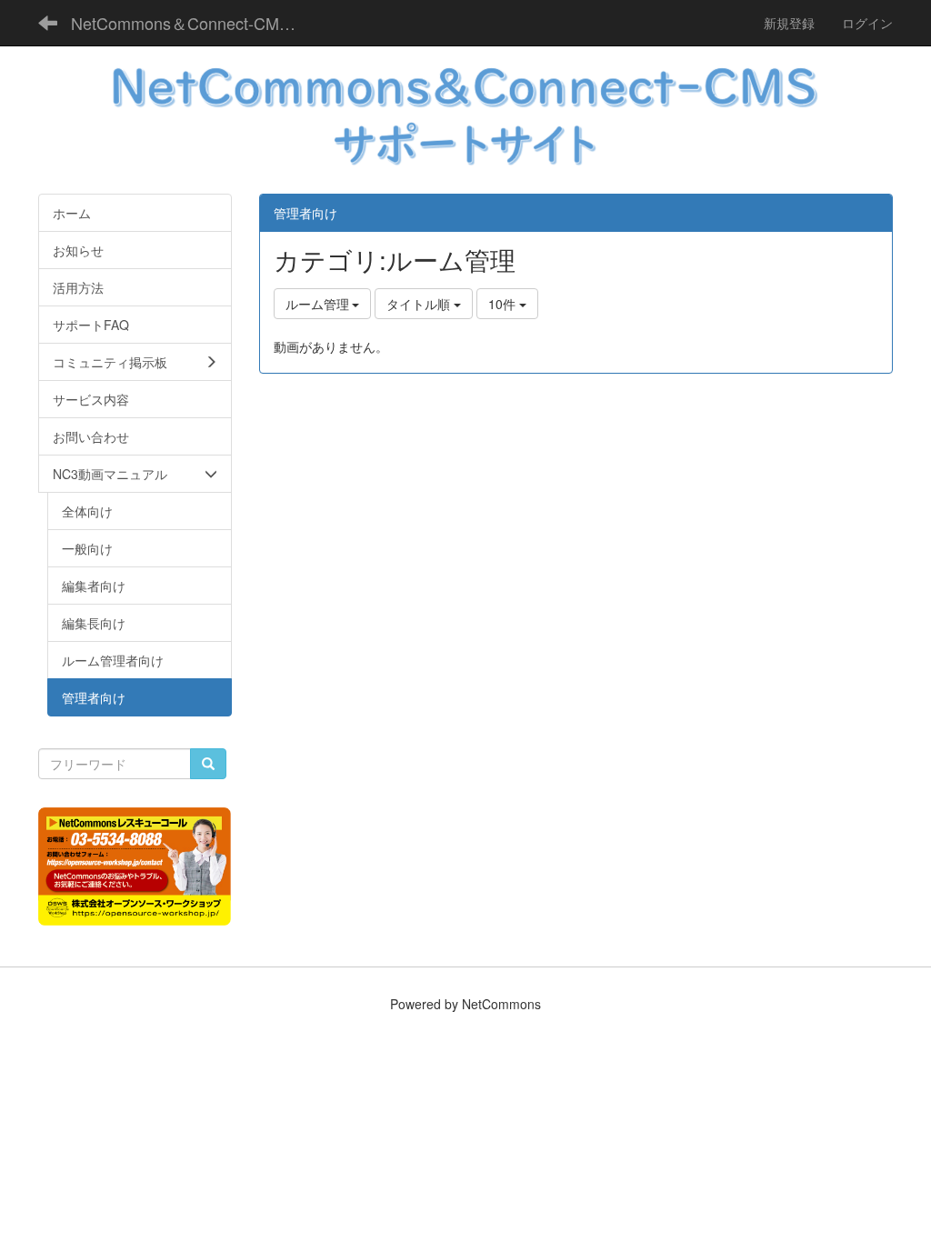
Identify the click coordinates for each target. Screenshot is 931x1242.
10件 (503, 304)
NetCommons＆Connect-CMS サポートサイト (191, 23)
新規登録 (789, 23)
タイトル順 (420, 304)
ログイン (867, 23)
